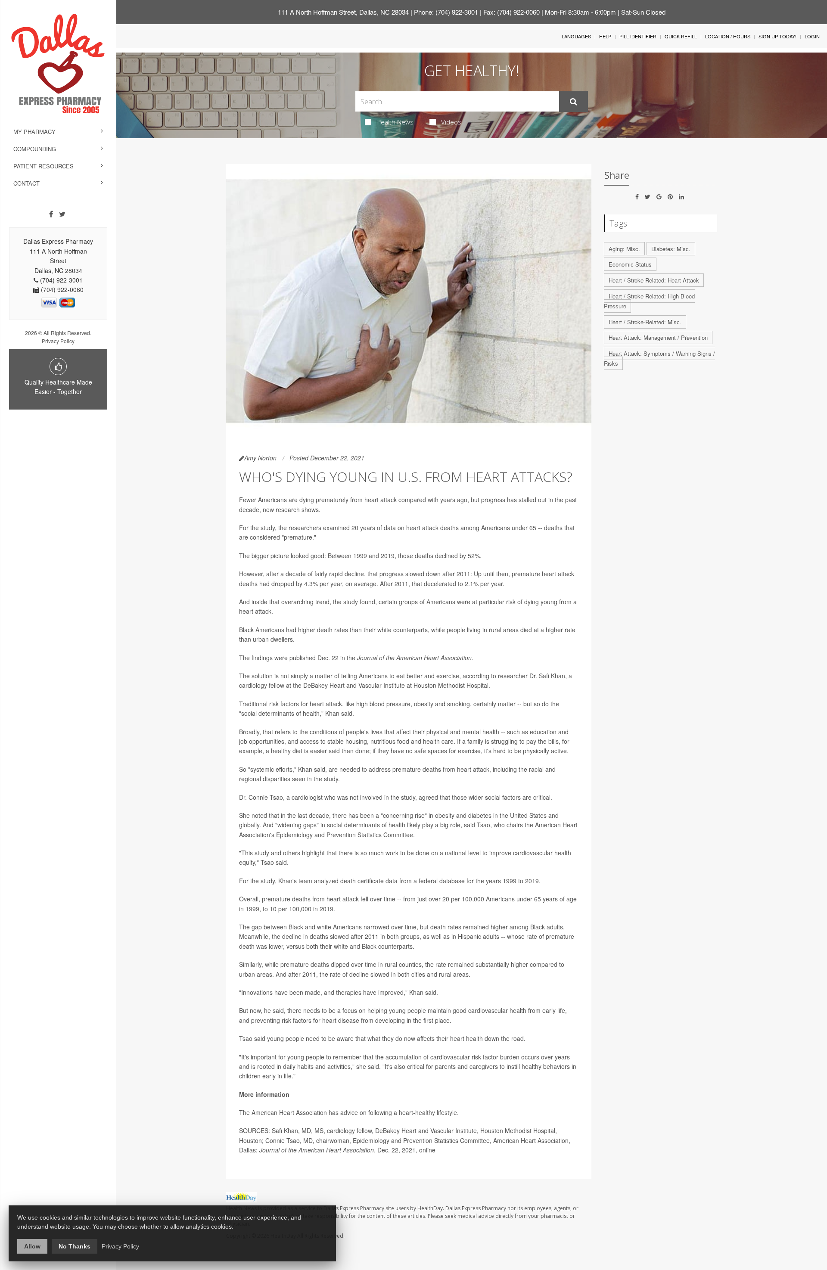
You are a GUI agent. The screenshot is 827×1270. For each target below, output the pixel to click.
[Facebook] (51, 214)
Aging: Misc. (624, 249)
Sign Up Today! (777, 36)
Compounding (34, 149)
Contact (26, 183)
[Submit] (573, 101)
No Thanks (74, 1246)
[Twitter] (62, 214)
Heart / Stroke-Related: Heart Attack (654, 280)
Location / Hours (727, 36)
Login (812, 36)
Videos (451, 122)
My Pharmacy (34, 131)
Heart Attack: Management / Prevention (658, 337)
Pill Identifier (637, 36)
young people (407, 1010)
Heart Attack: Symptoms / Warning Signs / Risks (659, 358)
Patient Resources (43, 166)
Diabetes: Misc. (670, 249)
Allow (32, 1246)
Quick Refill (681, 36)
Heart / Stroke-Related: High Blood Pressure (649, 301)
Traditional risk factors (269, 703)
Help (605, 36)
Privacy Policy (58, 341)
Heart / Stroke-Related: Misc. (645, 322)
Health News (395, 122)
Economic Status (630, 264)
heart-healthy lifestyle (428, 1112)
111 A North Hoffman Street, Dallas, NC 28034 (343, 11)
